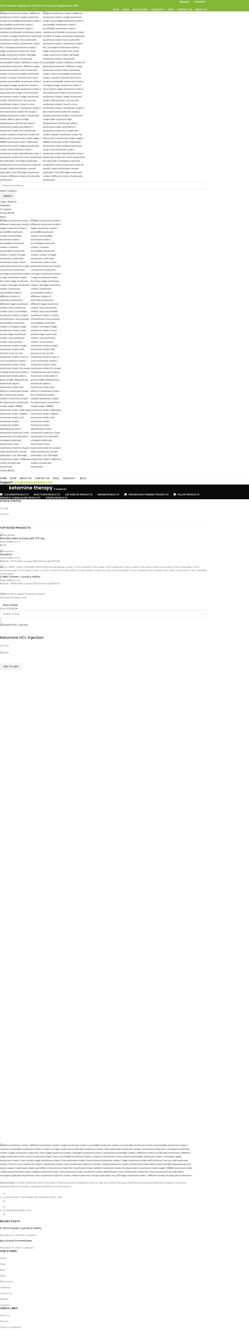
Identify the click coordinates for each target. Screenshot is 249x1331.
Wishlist (4, 1299)
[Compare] (4, 631)
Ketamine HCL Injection (22, 637)
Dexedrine (6, 554)
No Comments (28, 1235)
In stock (4, 513)
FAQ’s (3, 1275)
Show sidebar (10, 605)
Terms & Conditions (10, 1327)
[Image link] (96, 1160)
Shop (2, 1264)
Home (3, 593)
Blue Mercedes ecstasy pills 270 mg (22, 538)
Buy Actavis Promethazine (16, 1240)
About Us (5, 1315)
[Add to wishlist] (4, 659)
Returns (4, 1321)
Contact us (6, 1293)
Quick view (4, 674)
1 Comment (27, 1247)
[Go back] (4, 489)
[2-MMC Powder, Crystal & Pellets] (103, 569)
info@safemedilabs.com (33, 482)
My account (6, 1281)
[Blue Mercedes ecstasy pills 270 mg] (7, 534)
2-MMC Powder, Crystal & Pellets (20, 576)
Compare (5, 1304)
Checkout (5, 1287)
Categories (60, 489)
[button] (11, 666)
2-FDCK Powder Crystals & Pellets (21, 1228)
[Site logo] (21, 96)
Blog (2, 1269)
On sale (4, 508)
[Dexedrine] (7, 550)
